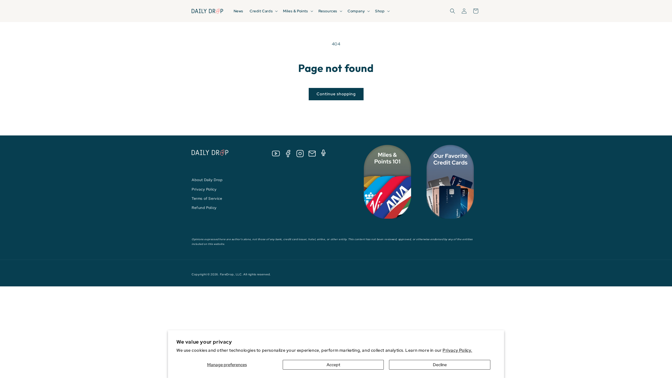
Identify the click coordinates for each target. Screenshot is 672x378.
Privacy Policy (204, 189)
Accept (333, 365)
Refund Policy (204, 207)
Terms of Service (207, 198)
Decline (440, 365)
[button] (263, 11)
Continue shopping (336, 94)
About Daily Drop (207, 179)
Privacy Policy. (457, 350)
